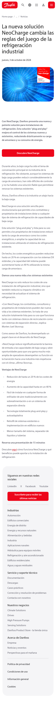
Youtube (43, 486)
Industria (12, 540)
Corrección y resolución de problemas (26, 592)
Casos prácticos (15, 587)
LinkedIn (12, 486)
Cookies (11, 686)
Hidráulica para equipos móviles (24, 550)
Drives (10, 615)
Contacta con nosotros (19, 597)
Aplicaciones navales (18, 545)
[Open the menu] (51, 5)
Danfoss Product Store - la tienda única (27, 630)
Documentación (15, 577)
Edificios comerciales (18, 520)
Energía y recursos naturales (21, 530)
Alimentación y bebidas (19, 535)
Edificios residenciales (18, 560)
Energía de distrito (16, 525)
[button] (36, 5)
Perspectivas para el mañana (22, 652)
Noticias (24, 16)
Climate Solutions (16, 610)
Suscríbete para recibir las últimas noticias (28, 496)
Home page (7, 16)
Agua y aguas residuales (19, 565)
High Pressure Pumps (18, 620)
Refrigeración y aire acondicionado (25, 555)
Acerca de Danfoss (18, 637)
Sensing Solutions (16, 625)
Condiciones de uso (17, 671)
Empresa (11, 642)
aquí (14, 449)
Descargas (12, 582)
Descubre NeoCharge (28, 153)
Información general (18, 679)
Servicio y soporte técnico (22, 572)
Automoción (14, 515)
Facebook (31, 486)
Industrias (13, 510)
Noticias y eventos (16, 647)
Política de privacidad (18, 664)
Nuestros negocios (18, 605)
